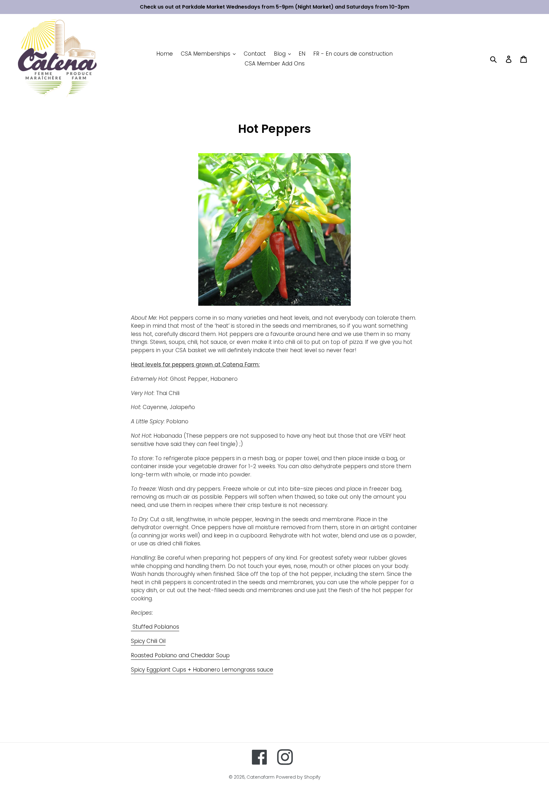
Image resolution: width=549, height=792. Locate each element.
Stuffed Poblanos (155, 627)
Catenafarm (260, 777)
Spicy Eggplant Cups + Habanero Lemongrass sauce (202, 669)
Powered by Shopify (298, 777)
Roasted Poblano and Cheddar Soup (180, 655)
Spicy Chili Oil (148, 641)
